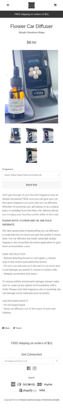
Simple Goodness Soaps (31, 32)
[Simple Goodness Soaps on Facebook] (29, 369)
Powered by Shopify (50, 400)
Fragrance (7, 169)
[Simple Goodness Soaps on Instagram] (34, 369)
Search (31, 378)
